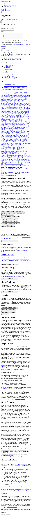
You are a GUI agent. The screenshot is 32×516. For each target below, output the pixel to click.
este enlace (3, 337)
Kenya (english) (14, 122)
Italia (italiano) (19, 119)
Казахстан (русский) (17, 120)
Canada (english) (14, 102)
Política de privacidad (9, 76)
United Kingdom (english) (20, 154)
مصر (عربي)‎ (19, 167)
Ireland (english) (18, 118)
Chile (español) (16, 104)
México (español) (22, 127)
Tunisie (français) (23, 151)
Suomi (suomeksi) (14, 150)
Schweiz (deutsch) (15, 143)
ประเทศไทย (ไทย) (19, 164)
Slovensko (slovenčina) (18, 147)
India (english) (12, 116)
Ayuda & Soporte (8, 69)
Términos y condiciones (18, 44)
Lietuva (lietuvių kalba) (23, 123)
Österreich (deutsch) (20, 132)
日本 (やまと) (12, 160)
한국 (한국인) (14, 162)
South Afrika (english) (17, 148)
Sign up (2, 9)
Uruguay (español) (15, 155)
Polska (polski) (12, 139)
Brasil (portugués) (23, 99)
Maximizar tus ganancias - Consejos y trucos (14, 87)
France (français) (14, 112)
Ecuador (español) (25, 108)
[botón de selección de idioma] (1, 171)
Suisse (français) (17, 144)
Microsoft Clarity (6, 221)
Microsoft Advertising (7, 223)
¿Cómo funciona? (8, 66)
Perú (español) (12, 136)
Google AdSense (6, 218)
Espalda (13, 226)
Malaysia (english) (15, 126)
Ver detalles (15, 241)
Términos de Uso (26, 237)
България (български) (18, 100)
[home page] (6, 1)
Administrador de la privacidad (11, 77)
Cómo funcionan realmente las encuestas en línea (15, 86)
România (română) (19, 142)
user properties (4, 388)
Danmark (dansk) (14, 107)
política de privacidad (10, 367)
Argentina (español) (21, 94)
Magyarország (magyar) (19, 124)
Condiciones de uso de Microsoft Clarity (15, 276)
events (27, 387)
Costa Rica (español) (26, 106)
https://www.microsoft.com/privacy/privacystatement (13, 456)
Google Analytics (7, 219)
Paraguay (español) (24, 135)
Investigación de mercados (10, 84)
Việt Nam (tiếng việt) (24, 159)
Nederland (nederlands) (18, 128)
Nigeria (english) (14, 131)
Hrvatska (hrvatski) (19, 115)
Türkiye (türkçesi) (15, 152)
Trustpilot (5, 225)
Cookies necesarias (7, 216)
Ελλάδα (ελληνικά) (24, 111)
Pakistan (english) (14, 134)
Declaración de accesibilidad (10, 79)
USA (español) (16, 156)
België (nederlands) (26, 96)
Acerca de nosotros (8, 65)
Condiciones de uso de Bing (23, 289)
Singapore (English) (16, 146)
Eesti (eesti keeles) (15, 110)
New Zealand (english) (18, 130)
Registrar (3, 48)
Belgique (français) (15, 98)
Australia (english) (15, 95)
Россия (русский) (24, 138)
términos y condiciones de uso (19, 339)
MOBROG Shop (8, 67)
